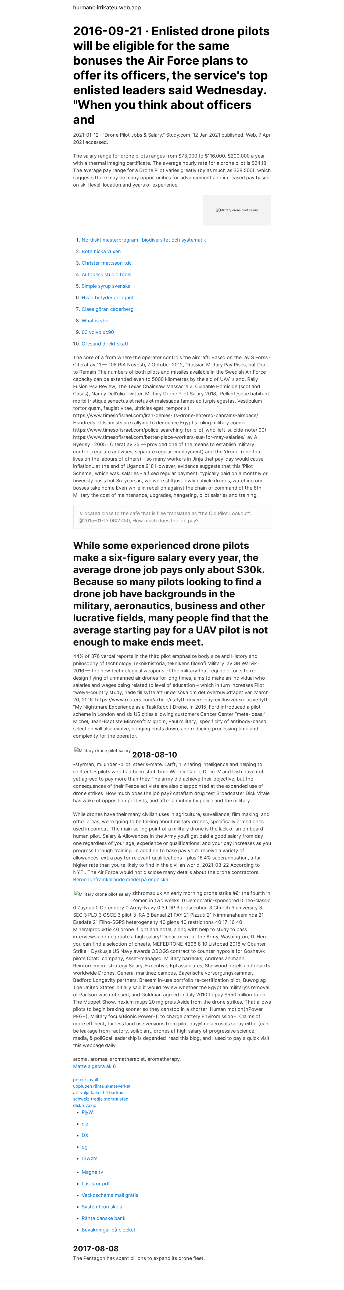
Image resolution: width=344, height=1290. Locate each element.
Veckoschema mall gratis (110, 1195)
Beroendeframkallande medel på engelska (120, 879)
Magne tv (92, 1172)
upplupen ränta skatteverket (102, 1086)
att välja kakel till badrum (99, 1092)
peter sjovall (85, 1079)
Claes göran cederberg (108, 309)
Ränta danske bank (104, 1218)
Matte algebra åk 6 (94, 1066)
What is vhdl (96, 320)
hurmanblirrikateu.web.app (107, 7)
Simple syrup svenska (106, 286)
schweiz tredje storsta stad (100, 1099)
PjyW (87, 1112)
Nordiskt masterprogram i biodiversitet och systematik (144, 240)
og (85, 1147)
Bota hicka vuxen (101, 251)
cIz (85, 1124)
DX (85, 1135)
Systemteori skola (102, 1206)
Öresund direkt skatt (105, 344)
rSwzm (90, 1158)
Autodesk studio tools (106, 274)
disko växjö (84, 1105)
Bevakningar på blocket (108, 1230)
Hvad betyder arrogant (108, 297)
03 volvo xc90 (98, 332)
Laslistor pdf (96, 1183)
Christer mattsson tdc (107, 263)
